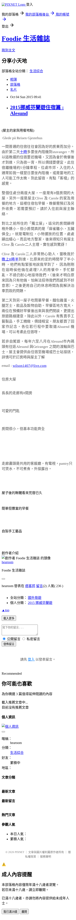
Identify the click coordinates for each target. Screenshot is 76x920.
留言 (39, 586)
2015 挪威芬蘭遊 (40, 603)
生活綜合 (36, 71)
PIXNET (19, 852)
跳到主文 (8, 50)
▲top (5, 610)
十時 (23, 152)
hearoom (7, 562)
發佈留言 (8, 644)
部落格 (15, 84)
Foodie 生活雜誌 (26, 38)
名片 (13, 89)
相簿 (13, 79)
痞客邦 (30, 586)
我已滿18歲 (10, 911)
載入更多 (8, 618)
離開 (24, 911)
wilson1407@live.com (29, 366)
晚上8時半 (10, 259)
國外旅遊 (34, 598)
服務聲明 (45, 856)
